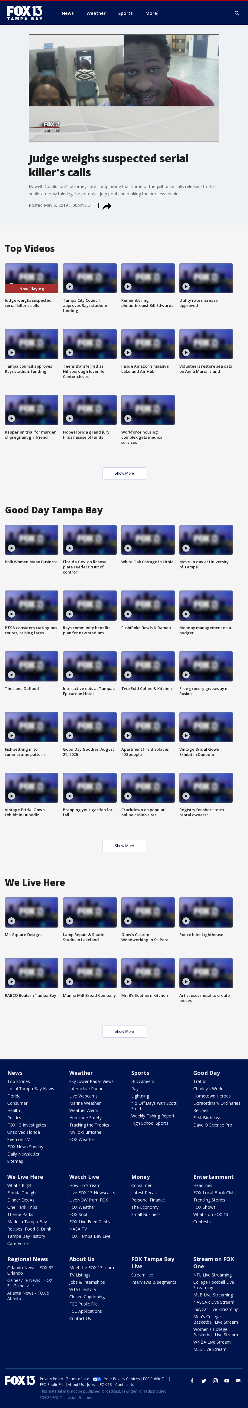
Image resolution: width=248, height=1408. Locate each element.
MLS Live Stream (210, 1349)
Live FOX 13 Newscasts (92, 1192)
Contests (202, 1221)
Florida (14, 1096)
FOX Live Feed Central (91, 1221)
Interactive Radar (86, 1088)
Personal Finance (148, 1200)
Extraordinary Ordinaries (216, 1103)
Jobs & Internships (87, 1282)
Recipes (200, 1110)
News (14, 1072)
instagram (215, 1381)
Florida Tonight (22, 1192)
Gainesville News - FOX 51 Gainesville (29, 1283)
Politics (14, 1117)
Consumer (17, 1103)
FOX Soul (78, 1214)
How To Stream (84, 1185)
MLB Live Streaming (213, 1295)
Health (13, 1110)
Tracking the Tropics (89, 1125)
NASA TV (78, 1229)
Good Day (206, 1072)
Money (140, 1176)
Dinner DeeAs (20, 1200)
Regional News (27, 1259)
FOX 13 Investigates (26, 1125)
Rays (136, 1088)
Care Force (18, 1243)
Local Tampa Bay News (30, 1088)
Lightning (140, 1096)
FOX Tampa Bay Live (89, 1236)
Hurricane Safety (85, 1117)
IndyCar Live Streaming (215, 1309)
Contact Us (80, 1318)
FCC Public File (83, 1304)
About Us (81, 1259)
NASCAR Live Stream (213, 1302)
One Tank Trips (22, 1207)
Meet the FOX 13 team (91, 1267)
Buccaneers (142, 1081)
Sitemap (15, 1161)
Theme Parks (20, 1214)
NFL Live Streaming (212, 1275)
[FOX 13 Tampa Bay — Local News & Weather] (27, 13)
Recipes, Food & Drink (29, 1229)
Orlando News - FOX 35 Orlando (30, 1270)
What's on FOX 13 (210, 1214)
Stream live (142, 1275)
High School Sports (149, 1123)
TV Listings (79, 1275)
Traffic (199, 1081)
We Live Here (25, 1176)
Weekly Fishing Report (153, 1116)
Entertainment (213, 1176)
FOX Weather (82, 1139)
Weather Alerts (83, 1110)
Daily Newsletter (23, 1154)
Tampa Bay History (26, 1236)
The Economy (144, 1207)
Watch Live (84, 1176)
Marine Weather (85, 1103)
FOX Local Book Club (214, 1192)
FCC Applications (85, 1311)
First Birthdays (207, 1117)
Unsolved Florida (23, 1132)
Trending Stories (209, 1200)
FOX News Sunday (25, 1146)
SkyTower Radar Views (91, 1081)
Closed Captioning (87, 1296)
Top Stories (18, 1081)
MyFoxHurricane (85, 1132)
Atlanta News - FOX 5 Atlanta (28, 1295)
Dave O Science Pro (212, 1125)
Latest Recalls (144, 1192)
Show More (124, 473)
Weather (81, 1072)
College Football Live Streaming (213, 1284)
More (151, 13)
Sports (140, 1072)
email (238, 1381)
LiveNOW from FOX (88, 1200)
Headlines (202, 1185)
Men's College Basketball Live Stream (215, 1319)
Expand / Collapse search (237, 13)
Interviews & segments (153, 1282)
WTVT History (82, 1289)
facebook (192, 1381)
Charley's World (208, 1088)
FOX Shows (204, 1207)
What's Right (19, 1185)
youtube (227, 1381)
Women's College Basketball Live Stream (215, 1332)
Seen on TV (18, 1139)
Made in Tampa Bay (27, 1221)
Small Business (146, 1214)
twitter (204, 1381)
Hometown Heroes (212, 1096)
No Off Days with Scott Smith (154, 1105)
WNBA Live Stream (212, 1342)
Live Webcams (83, 1096)
